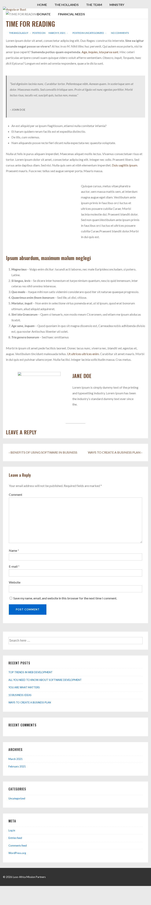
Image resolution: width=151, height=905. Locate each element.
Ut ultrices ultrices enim (83, 354)
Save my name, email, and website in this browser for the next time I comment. (65, 598)
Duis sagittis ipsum (124, 165)
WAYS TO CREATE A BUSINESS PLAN (29, 702)
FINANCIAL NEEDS (71, 14)
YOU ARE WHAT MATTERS (24, 687)
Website (14, 582)
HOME (42, 4)
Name (13, 550)
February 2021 (17, 766)
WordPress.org (17, 853)
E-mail (13, 566)
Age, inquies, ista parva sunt (100, 52)
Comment (15, 494)
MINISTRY (117, 4)
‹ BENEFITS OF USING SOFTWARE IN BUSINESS (43, 452)
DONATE (44, 14)
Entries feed (15, 837)
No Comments (120, 32)
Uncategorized (94, 32)
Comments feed (17, 845)
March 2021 (15, 759)
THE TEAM (94, 4)
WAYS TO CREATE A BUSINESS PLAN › (115, 452)
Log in (11, 830)
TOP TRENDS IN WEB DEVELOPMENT (30, 672)
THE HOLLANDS (66, 4)
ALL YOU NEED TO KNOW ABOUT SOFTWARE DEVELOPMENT (45, 679)
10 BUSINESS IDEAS (19, 695)
